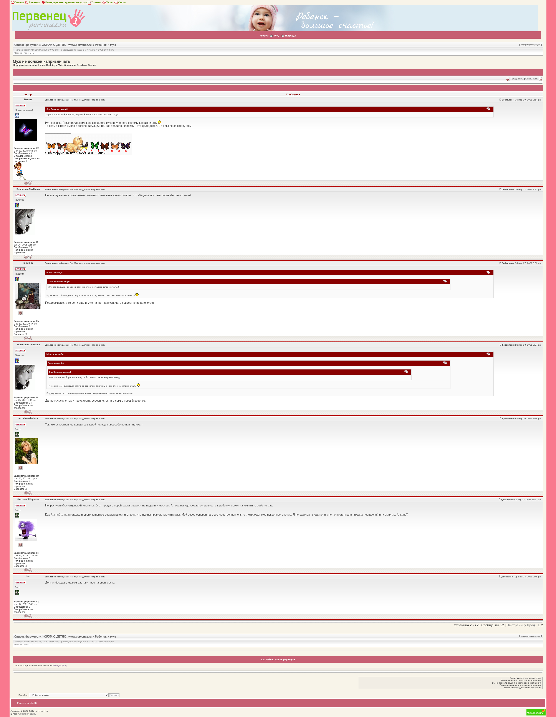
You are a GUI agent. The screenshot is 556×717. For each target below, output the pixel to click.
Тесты (109, 2)
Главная (19, 2)
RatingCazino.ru (61, 514)
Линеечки (34, 2)
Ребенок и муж (105, 44)
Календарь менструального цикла (66, 2)
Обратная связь (27, 713)
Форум (264, 35)
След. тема (531, 78)
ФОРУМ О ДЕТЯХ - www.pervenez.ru (67, 44)
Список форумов (26, 44)
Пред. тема (517, 78)
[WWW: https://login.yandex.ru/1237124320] (20, 468)
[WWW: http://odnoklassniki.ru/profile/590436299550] (20, 545)
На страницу (516, 625)
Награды (290, 35)
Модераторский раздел (530, 44)
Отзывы (96, 2)
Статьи (122, 2)
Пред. (531, 625)
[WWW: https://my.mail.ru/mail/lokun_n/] (20, 313)
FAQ (276, 35)
